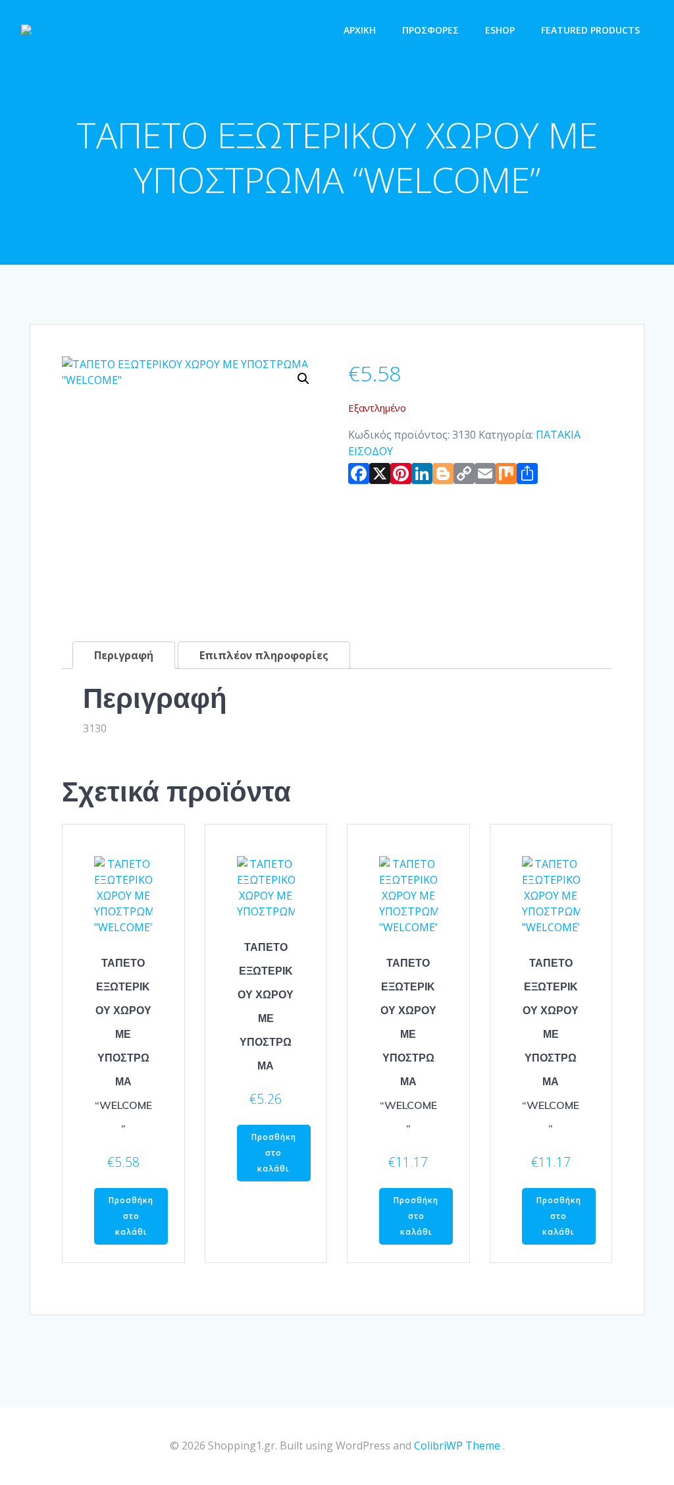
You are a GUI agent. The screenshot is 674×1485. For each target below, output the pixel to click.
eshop (500, 30)
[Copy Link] (464, 476)
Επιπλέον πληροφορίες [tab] (263, 655)
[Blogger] (443, 476)
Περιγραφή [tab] (123, 655)
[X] (379, 476)
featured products (590, 30)
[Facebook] (358, 476)
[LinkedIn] (421, 476)
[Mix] (506, 476)
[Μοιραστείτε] (527, 476)
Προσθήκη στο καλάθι (131, 1216)
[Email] (485, 476)
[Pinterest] (400, 476)
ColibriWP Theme (457, 1445)
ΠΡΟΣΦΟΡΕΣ (430, 30)
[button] (303, 379)
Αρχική (360, 30)
